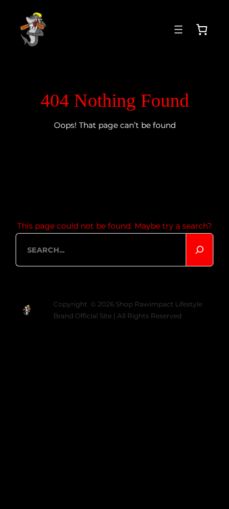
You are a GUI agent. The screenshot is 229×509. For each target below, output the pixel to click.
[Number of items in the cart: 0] (201, 29)
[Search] (199, 249)
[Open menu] (178, 29)
